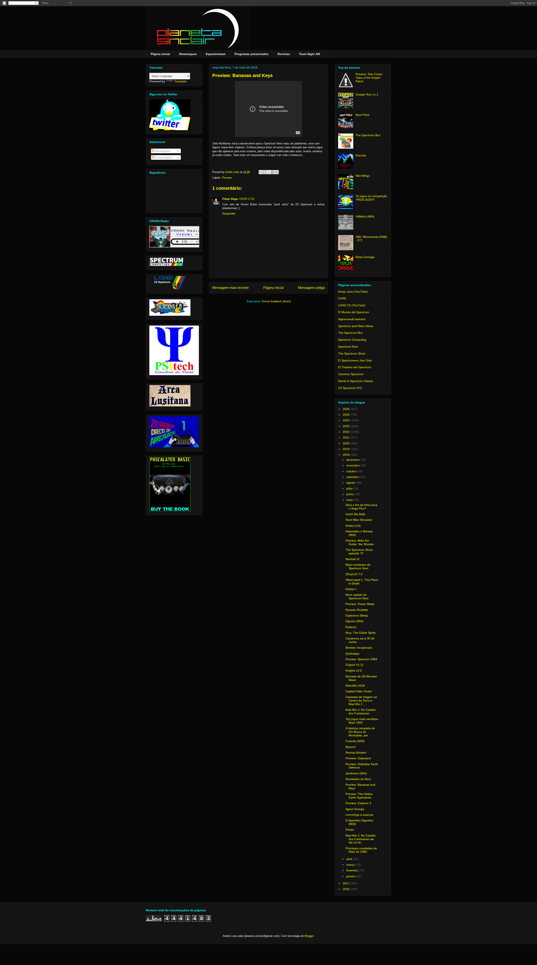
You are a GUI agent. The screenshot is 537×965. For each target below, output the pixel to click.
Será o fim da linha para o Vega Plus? (361, 506)
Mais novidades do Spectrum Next (357, 566)
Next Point (362, 115)
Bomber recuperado (358, 647)
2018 (346, 454)
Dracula (361, 155)
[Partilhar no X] (269, 172)
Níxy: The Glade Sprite (360, 632)
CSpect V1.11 (354, 664)
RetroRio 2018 (355, 685)
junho (350, 494)
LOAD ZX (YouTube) (351, 305)
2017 (346, 883)
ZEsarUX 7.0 (353, 574)
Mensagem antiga (311, 287)
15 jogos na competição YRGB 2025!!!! (371, 197)
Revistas (284, 54)
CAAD (342, 298)
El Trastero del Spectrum (354, 367)
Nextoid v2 (352, 559)
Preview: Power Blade (359, 604)
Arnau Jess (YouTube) (353, 291)
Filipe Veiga (230, 198)
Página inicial (160, 54)
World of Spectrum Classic (355, 381)
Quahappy (352, 653)
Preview (227, 177)
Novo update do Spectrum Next (356, 596)
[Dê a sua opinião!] (265, 172)
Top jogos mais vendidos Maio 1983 (361, 720)
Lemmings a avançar (359, 814)
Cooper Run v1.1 (367, 94)
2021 (346, 437)
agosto (351, 482)
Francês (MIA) (355, 741)
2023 (346, 426)
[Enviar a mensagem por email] (261, 172)
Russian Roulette (356, 609)
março (351, 864)
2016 (346, 889)
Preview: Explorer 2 (358, 803)
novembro (353, 465)
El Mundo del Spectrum (353, 312)
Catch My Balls (355, 514)
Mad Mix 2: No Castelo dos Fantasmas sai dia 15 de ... (360, 839)
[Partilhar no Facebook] (273, 172)
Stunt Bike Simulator (358, 519)
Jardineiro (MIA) (356, 773)
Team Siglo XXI (309, 54)
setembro (353, 477)
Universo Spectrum (351, 374)
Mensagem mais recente (230, 287)
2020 (346, 443)
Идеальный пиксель (352, 319)
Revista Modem (355, 752)
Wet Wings (363, 175)
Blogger (309, 936)
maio (350, 499)
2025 (346, 414)
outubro (351, 471)
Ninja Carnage (365, 257)
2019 (346, 449)
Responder (228, 213)
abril (349, 859)
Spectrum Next (348, 346)
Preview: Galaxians (358, 758)
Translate (180, 81)
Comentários (163, 157)
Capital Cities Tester (358, 691)
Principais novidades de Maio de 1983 (361, 850)
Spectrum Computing (352, 339)
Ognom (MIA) (354, 621)
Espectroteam (215, 54)
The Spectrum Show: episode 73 (359, 551)
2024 (346, 420)
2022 (346, 431)
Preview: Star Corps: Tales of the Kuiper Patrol (369, 77)
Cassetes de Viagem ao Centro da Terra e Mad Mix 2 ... (361, 700)
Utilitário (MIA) (365, 216)
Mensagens (162, 151)
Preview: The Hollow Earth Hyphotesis (359, 795)
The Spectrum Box (368, 135)
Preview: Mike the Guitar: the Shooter (359, 542)
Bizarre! (350, 747)
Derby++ (351, 589)
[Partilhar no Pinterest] (277, 172)
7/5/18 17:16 (246, 198)
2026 (346, 409)
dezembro (353, 459)
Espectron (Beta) (356, 615)
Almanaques (188, 54)
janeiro (351, 876)
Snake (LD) (353, 525)
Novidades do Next (358, 779)
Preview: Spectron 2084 (361, 659)
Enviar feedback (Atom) (276, 301)
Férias (349, 829)
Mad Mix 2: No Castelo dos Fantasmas (360, 711)
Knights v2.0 (353, 670)
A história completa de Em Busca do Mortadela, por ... (360, 732)
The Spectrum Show (351, 353)
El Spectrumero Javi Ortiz (355, 360)
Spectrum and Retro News (355, 326)
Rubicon (350, 627)
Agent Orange (354, 809)
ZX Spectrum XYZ (350, 388)
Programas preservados (251, 54)
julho (349, 488)
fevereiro (352, 870)
